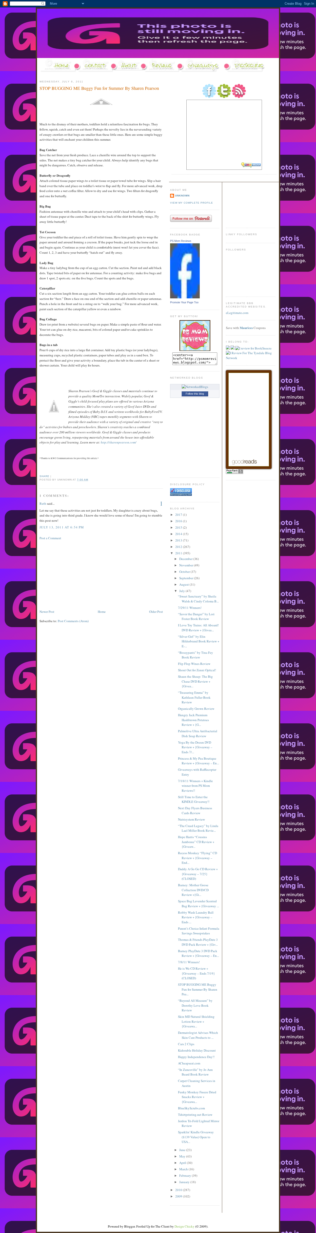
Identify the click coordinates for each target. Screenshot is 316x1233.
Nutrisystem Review (191, 819)
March (184, 1169)
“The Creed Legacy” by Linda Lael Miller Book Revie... (198, 828)
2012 (179, 546)
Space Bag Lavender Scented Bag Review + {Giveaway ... (198, 903)
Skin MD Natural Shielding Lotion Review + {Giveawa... (196, 1021)
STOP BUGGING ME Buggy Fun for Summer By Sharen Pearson (99, 88)
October (185, 571)
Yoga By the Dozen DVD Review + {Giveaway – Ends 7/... (195, 747)
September (186, 578)
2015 (179, 527)
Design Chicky (185, 1226)
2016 (179, 521)
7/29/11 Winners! (189, 607)
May (182, 1156)
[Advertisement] (77, 574)
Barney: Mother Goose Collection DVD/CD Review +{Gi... (193, 890)
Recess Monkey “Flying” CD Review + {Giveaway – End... (197, 858)
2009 (179, 1196)
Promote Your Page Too (184, 302)
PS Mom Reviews (180, 240)
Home (102, 611)
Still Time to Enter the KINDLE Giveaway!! (193, 799)
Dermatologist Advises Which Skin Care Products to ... (198, 1035)
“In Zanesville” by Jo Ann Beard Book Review (195, 1072)
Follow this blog (195, 393)
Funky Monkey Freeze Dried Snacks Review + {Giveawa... (197, 1097)
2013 (179, 540)
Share (44, 476)
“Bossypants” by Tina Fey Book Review (195, 655)
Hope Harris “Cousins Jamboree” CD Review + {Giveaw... (196, 842)
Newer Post (47, 611)
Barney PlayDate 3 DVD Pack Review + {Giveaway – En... (198, 953)
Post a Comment (50, 538)
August (184, 584)
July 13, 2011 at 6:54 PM (62, 527)
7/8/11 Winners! (189, 962)
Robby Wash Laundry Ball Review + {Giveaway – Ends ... (196, 917)
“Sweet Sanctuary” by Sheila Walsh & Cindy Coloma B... (198, 598)
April (183, 1162)
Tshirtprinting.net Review (195, 1114)
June (182, 1150)
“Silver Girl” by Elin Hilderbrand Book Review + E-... (198, 641)
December (186, 559)
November (186, 565)
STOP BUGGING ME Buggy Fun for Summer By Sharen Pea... (197, 989)
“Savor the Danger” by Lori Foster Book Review (196, 616)
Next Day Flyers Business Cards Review (195, 810)
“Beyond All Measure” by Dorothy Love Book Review (195, 1005)
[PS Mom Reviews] (185, 297)
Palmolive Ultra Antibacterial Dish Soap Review (197, 733)
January (184, 1182)
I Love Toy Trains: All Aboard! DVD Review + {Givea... (198, 627)
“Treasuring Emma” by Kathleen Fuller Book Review (194, 697)
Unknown (182, 195)
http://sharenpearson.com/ (118, 442)
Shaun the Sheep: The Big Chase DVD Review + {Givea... (195, 681)
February (185, 1175)
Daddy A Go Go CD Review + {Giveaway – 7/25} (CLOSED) (198, 874)
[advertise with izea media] (251, 165)
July (182, 591)
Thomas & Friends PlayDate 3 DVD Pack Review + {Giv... (198, 942)
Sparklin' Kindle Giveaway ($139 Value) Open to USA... (196, 1137)
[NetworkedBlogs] (195, 387)
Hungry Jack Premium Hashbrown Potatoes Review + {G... (193, 720)
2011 (179, 553)
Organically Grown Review (196, 708)
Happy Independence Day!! (196, 1057)
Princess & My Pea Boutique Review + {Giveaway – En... (198, 761)
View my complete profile (191, 202)
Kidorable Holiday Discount (197, 1050)
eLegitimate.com (237, 312)
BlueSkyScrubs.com (191, 1108)
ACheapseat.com (189, 1063)
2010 (179, 1190)
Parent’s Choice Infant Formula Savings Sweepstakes (198, 931)
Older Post (156, 611)
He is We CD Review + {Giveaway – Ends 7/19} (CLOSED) (196, 973)
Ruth (43, 503)
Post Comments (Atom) (73, 621)
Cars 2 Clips (186, 1044)
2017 (179, 514)
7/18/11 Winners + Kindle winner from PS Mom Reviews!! (195, 786)
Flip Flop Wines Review (194, 663)
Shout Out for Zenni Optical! (197, 670)
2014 (179, 534)
